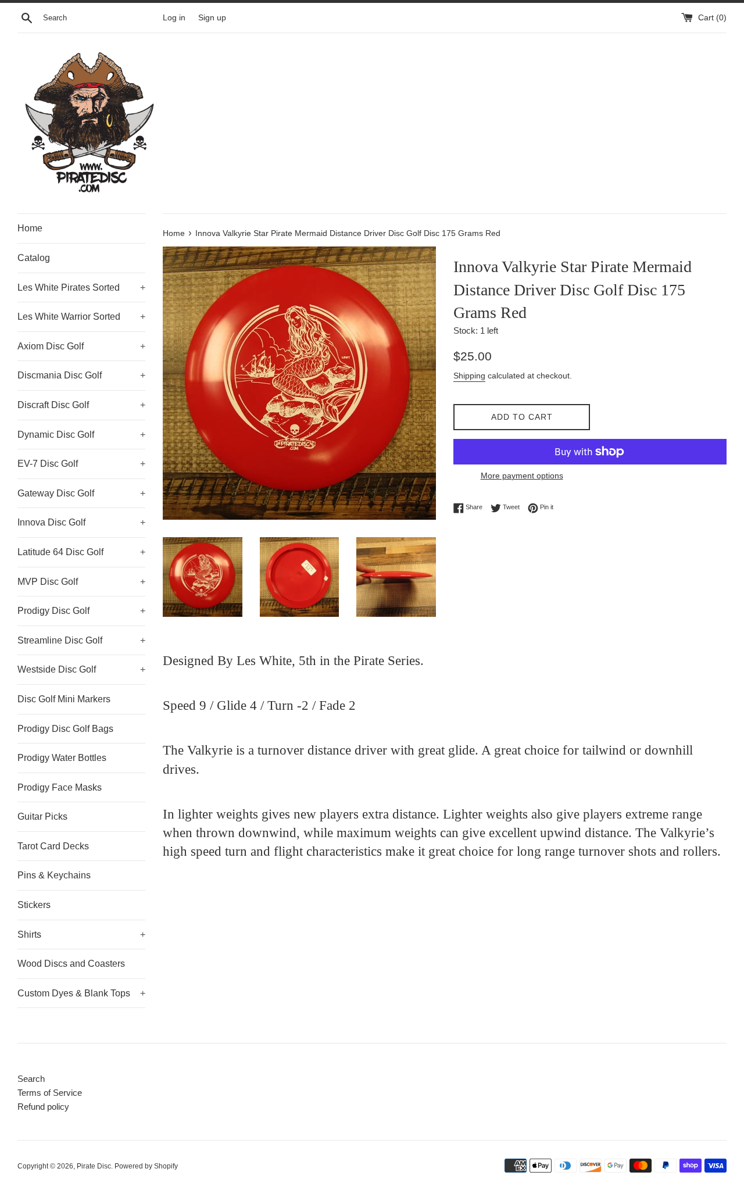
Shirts (81, 934)
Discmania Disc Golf (81, 375)
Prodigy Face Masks (59, 787)
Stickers (34, 905)
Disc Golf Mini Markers (63, 699)
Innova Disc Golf (81, 522)
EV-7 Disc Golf (81, 464)
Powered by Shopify (146, 1166)
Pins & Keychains (54, 875)
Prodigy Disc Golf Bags (65, 729)
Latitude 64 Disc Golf (81, 552)
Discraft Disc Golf (81, 405)
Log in (174, 17)
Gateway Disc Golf (81, 493)
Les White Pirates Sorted (81, 287)
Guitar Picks (42, 816)
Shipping (469, 375)
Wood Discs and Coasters (71, 964)
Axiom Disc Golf (81, 346)
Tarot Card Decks (53, 846)
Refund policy (43, 1107)
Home (29, 228)
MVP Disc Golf (81, 582)
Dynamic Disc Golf (81, 434)
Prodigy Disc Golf (81, 611)
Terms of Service (49, 1093)
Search (31, 1079)
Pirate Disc (94, 1166)
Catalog (33, 258)
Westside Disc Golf (81, 669)
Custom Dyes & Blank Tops (81, 993)
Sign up (212, 17)
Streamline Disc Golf (81, 640)
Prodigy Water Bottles (61, 758)
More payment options (522, 475)
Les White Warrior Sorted (81, 316)
